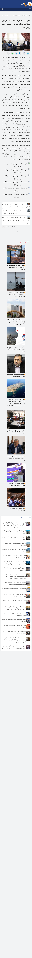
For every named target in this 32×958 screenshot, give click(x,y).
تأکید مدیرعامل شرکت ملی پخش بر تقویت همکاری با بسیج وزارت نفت (16, 432)
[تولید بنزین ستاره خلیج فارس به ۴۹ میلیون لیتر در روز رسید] (28, 550)
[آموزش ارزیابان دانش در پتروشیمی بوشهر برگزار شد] (28, 589)
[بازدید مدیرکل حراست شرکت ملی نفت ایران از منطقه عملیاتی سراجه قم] (28, 596)
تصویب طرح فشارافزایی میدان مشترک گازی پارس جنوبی (14, 538)
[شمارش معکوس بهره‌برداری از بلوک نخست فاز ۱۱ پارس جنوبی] (28, 569)
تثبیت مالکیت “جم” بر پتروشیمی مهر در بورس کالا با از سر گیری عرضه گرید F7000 (16, 349)
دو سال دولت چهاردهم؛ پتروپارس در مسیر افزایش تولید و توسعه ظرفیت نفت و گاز (16, 267)
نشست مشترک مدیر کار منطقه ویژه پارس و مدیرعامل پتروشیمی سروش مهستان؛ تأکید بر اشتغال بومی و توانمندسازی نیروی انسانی (15, 576)
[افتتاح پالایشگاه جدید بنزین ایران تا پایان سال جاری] (28, 532)
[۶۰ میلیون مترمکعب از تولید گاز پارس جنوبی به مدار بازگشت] (28, 544)
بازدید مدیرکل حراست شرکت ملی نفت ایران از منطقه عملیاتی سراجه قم (15, 596)
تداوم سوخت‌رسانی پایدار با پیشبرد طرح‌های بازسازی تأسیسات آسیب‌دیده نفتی (15, 583)
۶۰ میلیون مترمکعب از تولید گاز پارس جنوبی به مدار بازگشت (14, 544)
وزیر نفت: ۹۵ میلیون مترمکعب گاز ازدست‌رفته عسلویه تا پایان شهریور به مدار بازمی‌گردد (15, 608)
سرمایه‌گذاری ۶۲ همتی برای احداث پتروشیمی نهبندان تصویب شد (16, 484)
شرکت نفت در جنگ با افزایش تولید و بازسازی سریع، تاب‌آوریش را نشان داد (16, 458)
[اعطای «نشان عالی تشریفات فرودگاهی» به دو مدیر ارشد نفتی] (28, 620)
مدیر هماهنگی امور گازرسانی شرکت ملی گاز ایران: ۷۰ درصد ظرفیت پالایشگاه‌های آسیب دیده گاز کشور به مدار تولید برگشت (14, 640)
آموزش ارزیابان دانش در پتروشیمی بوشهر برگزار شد (14, 588)
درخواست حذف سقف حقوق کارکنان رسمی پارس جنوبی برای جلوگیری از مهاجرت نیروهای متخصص (14, 647)
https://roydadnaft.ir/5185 (10, 227)
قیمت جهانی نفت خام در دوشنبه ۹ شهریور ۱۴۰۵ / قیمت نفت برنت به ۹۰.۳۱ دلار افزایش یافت (16, 295)
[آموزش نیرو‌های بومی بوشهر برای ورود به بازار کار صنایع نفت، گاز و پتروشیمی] (28, 557)
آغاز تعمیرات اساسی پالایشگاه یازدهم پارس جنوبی (17, 510)
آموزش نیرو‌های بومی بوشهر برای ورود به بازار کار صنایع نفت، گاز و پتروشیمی (14, 557)
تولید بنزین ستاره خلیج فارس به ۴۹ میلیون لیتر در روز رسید (14, 551)
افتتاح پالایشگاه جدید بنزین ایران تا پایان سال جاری (15, 532)
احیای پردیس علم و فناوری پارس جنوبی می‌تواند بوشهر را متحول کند (14, 633)
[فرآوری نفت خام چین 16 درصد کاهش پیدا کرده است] (28, 626)
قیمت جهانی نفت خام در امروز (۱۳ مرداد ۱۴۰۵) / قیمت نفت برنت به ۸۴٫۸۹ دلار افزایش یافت (14, 563)
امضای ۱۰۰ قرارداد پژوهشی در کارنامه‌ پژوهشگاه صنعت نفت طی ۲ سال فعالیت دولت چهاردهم (16, 220)
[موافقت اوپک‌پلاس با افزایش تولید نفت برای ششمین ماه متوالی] (28, 614)
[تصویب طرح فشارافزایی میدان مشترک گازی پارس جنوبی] (28, 538)
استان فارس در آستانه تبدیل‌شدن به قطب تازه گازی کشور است (16, 375)
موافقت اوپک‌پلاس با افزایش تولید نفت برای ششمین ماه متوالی (15, 614)
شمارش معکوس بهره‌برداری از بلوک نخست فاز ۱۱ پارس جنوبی (14, 569)
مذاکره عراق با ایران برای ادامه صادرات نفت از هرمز (14, 601)
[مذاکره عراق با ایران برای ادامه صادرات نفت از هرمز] (28, 602)
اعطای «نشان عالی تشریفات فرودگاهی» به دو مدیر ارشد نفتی (14, 620)
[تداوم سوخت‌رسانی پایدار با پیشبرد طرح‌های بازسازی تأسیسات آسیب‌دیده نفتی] (28, 583)
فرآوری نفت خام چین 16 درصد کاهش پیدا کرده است (14, 627)
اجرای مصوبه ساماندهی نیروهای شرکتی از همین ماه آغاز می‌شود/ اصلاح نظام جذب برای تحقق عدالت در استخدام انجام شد (14, 525)
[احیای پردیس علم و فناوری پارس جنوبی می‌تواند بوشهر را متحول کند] (28, 633)
